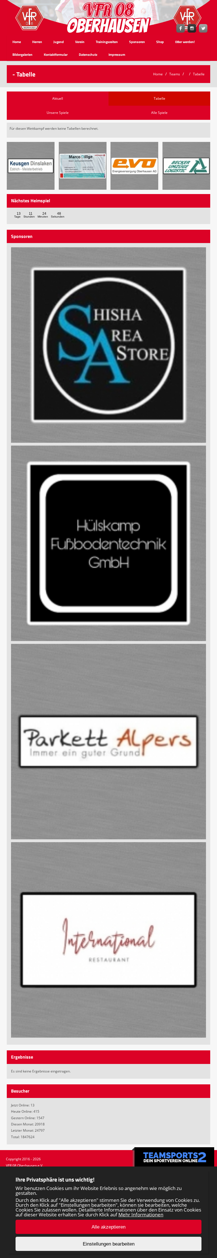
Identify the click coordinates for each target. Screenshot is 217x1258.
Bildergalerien (22, 54)
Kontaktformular (56, 54)
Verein (79, 41)
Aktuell (57, 98)
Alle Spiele (159, 112)
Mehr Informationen (140, 1214)
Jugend (58, 41)
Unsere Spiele (58, 112)
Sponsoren (137, 41)
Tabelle (199, 74)
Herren (37, 41)
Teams (174, 74)
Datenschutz (88, 54)
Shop (160, 41)
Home (16, 41)
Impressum (116, 54)
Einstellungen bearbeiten (108, 1244)
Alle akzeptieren (108, 1227)
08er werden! (185, 41)
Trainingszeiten (107, 41)
